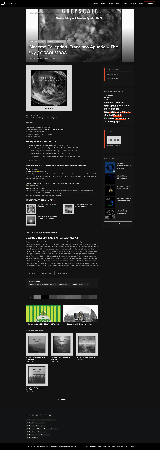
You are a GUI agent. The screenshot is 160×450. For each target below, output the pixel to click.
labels (107, 100)
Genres (103, 3)
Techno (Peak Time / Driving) (71, 183)
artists (107, 97)
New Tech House (50, 420)
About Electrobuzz (91, 446)
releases (108, 95)
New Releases (111, 111)
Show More (118, 223)
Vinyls (141, 3)
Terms (113, 446)
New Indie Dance (31, 431)
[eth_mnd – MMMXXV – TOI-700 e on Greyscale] (37, 344)
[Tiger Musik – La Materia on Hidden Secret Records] (110, 214)
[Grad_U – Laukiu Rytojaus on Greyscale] (37, 375)
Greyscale (56, 13)
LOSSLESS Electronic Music (43, 13)
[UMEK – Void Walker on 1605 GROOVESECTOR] (110, 202)
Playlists (117, 115)
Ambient (47, 232)
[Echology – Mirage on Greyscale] (87, 344)
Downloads (120, 118)
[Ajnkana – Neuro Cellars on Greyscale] (31, 209)
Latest (96, 3)
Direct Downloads (62, 273)
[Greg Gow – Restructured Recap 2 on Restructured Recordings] (110, 167)
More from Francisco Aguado (81, 284)
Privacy (99, 446)
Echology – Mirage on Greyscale (85, 357)
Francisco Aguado (66, 13)
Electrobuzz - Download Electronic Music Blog (63, 446)
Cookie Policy (106, 446)
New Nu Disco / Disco (32, 437)
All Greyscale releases (64, 284)
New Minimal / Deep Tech (50, 429)
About (111, 3)
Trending (133, 3)
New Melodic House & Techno (34, 429)
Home (31, 13)
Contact (118, 446)
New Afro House (45, 434)
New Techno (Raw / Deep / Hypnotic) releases (42, 284)
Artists (118, 3)
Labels (125, 3)
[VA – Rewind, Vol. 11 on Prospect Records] (110, 191)
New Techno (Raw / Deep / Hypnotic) (36, 426)
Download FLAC (46, 273)
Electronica (53, 232)
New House (41, 423)
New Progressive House (33, 434)
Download (32, 273)
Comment (62, 400)
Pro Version (150, 3)
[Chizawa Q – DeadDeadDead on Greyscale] (62, 344)
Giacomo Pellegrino (35, 145)
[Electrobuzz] (9, 3)
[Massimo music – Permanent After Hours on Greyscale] (31, 220)
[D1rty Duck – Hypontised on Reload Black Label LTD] (110, 179)
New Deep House (31, 423)
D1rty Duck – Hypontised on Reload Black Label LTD (123, 176)
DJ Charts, (125, 111)
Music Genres (130, 446)
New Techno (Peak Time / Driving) (35, 420)
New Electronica (42, 431)
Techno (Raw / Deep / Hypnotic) (56, 41)
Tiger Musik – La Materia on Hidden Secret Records (122, 211)
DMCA (123, 446)
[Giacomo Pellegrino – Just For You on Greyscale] (68, 209)
